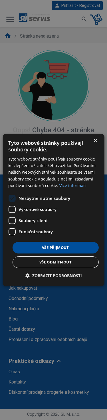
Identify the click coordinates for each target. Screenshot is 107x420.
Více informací (72, 185)
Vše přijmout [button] (55, 247)
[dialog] (53, 210)
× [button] (95, 141)
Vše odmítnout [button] (55, 262)
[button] (53, 275)
